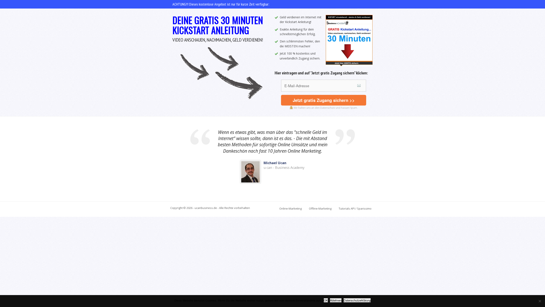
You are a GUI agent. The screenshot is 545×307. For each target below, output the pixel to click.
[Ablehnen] (540, 301)
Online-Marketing (290, 208)
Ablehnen (335, 300)
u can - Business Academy (284, 167)
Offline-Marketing (320, 208)
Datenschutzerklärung (357, 300)
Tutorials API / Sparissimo (355, 208)
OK (326, 300)
